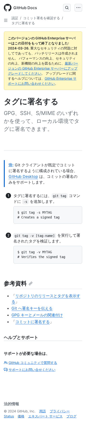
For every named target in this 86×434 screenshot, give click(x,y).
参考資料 (15, 283)
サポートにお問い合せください (32, 370)
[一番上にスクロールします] (75, 423)
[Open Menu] (78, 8)
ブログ (71, 416)
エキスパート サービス (45, 416)
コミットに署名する (32, 321)
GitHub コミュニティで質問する (33, 363)
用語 (42, 411)
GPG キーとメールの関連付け (37, 315)
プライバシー (60, 411)
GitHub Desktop (23, 176)
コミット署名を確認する (41, 18)
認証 (14, 18)
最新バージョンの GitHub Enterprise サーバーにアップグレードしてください (43, 68)
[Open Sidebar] (6, 20)
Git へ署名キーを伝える (32, 308)
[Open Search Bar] (67, 8)
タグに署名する (23, 23)
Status (9, 416)
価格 (21, 416)
